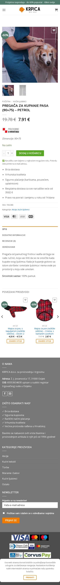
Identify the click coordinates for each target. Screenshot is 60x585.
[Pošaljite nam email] (10, 393)
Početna (6, 101)
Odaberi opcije (15, 341)
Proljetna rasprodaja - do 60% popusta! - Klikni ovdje (30, 2)
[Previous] (7, 54)
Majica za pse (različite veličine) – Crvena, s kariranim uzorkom (44, 331)
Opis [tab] (4, 229)
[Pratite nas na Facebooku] (4, 393)
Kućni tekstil (9, 461)
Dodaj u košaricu (30, 153)
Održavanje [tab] (8, 247)
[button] (4, 9)
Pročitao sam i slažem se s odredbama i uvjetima (30, 513)
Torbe (5, 467)
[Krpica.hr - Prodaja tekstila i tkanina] (30, 9)
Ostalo (5, 484)
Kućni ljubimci (19, 101)
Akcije (14, 209)
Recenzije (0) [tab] (9, 241)
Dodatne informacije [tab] (13, 235)
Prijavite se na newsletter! (14, 500)
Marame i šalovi (10, 473)
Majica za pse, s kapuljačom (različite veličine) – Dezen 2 (15, 331)
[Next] (53, 54)
